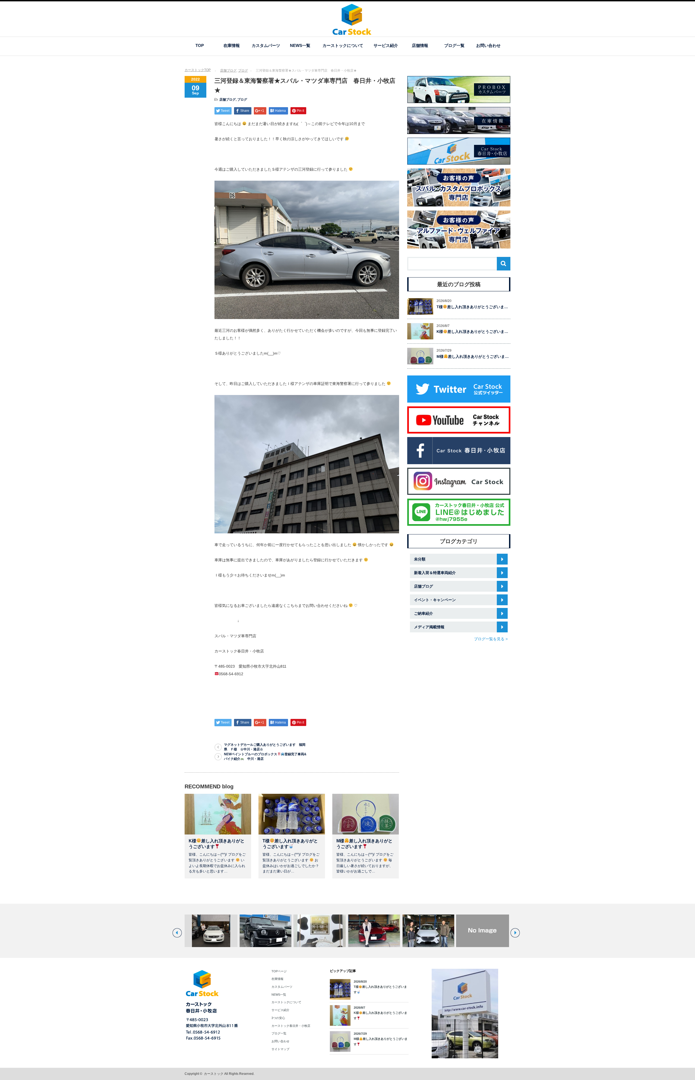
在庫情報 (231, 45)
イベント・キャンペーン (435, 600)
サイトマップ (280, 1049)
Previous (177, 933)
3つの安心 (278, 1018)
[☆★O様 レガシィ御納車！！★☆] (490, 931)
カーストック (213, 1074)
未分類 (419, 559)
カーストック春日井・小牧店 (290, 1025)
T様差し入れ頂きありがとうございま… (472, 307)
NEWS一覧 (300, 45)
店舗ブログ (228, 70)
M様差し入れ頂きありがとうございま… (473, 356)
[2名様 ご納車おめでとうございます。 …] (219, 931)
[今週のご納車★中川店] (436, 931)
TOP (199, 45)
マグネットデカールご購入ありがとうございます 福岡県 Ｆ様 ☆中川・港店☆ (264, 747)
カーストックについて (343, 45)
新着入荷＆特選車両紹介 (435, 573)
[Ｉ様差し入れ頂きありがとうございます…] (273, 931)
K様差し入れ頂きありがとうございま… (472, 331)
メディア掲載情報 (429, 627)
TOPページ (279, 971)
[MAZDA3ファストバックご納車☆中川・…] (327, 931)
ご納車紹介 (423, 613)
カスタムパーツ (266, 45)
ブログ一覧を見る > (491, 639)
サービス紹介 (386, 45)
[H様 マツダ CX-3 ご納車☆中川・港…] (382, 931)
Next (515, 933)
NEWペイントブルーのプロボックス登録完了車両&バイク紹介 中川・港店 (265, 756)
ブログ (243, 70)
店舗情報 (420, 45)
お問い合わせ (488, 45)
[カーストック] (352, 32)
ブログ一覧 (454, 45)
